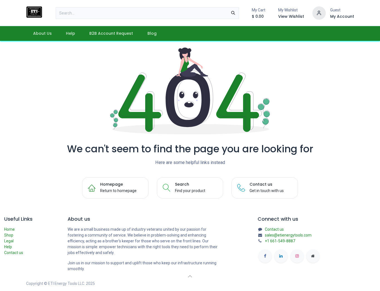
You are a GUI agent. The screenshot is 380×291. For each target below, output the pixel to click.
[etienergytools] (313, 256)
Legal (9, 241)
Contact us (13, 252)
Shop (8, 235)
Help (8, 247)
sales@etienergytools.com (288, 235)
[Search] (233, 13)
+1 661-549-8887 (280, 241)
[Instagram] (297, 256)
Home (9, 229)
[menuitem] (42, 33)
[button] (190, 276)
